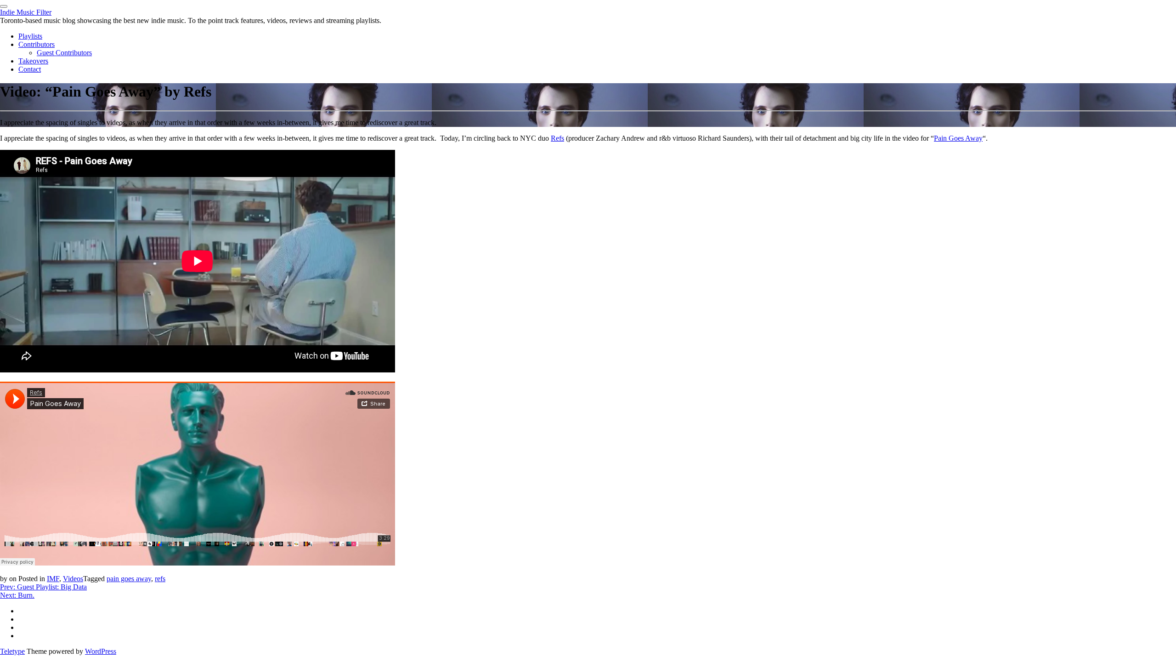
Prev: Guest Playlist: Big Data (43, 587)
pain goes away (129, 579)
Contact (29, 69)
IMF (53, 579)
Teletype (12, 651)
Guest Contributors (64, 53)
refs (160, 579)
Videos (73, 579)
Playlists (30, 36)
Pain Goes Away (958, 138)
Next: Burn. (17, 595)
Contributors (36, 44)
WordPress (100, 651)
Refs (557, 138)
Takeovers (33, 61)
